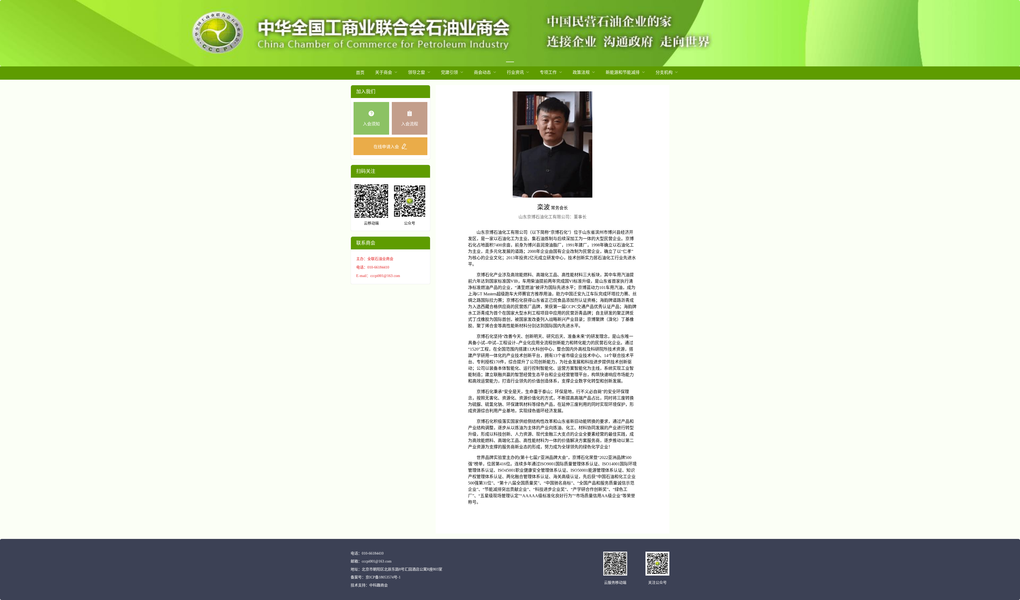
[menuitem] (360, 73)
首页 (360, 72)
